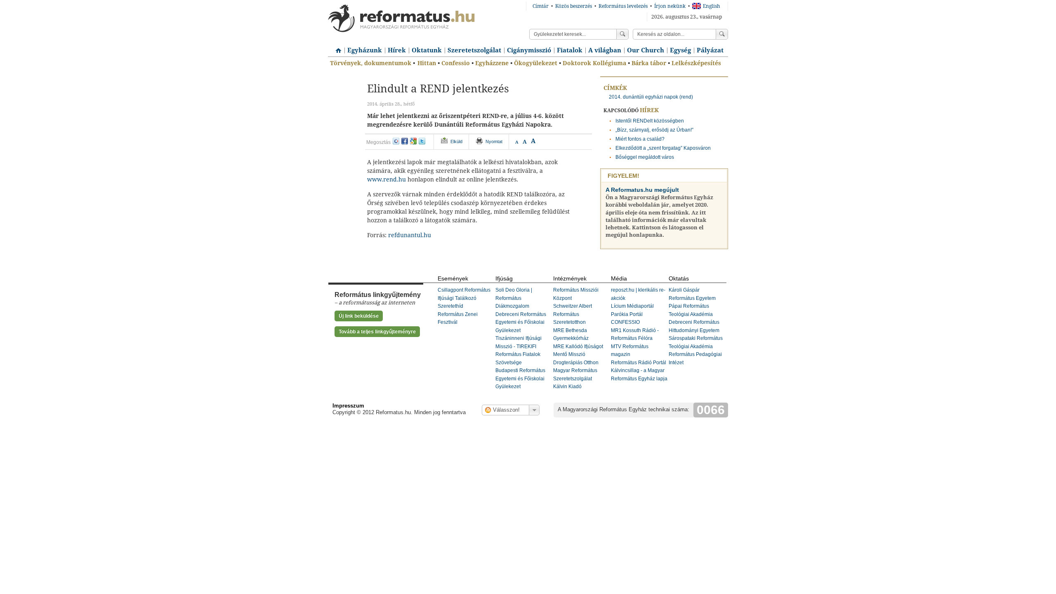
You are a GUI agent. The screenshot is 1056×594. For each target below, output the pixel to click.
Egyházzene (492, 63)
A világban (604, 50)
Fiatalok (569, 50)
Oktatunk (427, 50)
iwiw (396, 141)
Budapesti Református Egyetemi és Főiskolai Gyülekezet (520, 378)
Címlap (336, 47)
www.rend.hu (386, 179)
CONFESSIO (625, 322)
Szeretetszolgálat (474, 50)
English (711, 6)
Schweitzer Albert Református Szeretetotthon (572, 314)
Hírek (397, 50)
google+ (413, 141)
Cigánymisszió (529, 50)
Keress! (722, 34)
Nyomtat (494, 141)
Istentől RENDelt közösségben (649, 121)
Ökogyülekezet (535, 63)
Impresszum (348, 406)
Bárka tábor (649, 63)
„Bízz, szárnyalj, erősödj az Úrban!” (654, 130)
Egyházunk (364, 50)
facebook (404, 141)
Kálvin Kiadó (567, 386)
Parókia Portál (627, 314)
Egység (680, 50)
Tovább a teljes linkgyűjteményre (377, 332)
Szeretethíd (450, 306)
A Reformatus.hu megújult (642, 189)
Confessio (455, 63)
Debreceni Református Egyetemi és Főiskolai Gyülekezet (520, 322)
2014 (614, 97)
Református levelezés (623, 6)
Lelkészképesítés (696, 63)
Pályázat (710, 50)
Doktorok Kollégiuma (594, 63)
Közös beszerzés (573, 6)
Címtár (541, 6)
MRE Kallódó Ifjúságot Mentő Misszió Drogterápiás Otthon (578, 354)
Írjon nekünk (670, 6)
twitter (422, 141)
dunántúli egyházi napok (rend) (658, 97)
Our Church (645, 50)
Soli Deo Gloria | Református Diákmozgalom (513, 298)
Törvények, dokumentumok (370, 63)
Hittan (426, 63)
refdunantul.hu (409, 235)
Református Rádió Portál (638, 362)
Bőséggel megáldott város (644, 157)
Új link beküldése (359, 316)
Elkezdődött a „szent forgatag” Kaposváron (663, 148)
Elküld (456, 141)
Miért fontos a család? (640, 139)
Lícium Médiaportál (632, 306)
